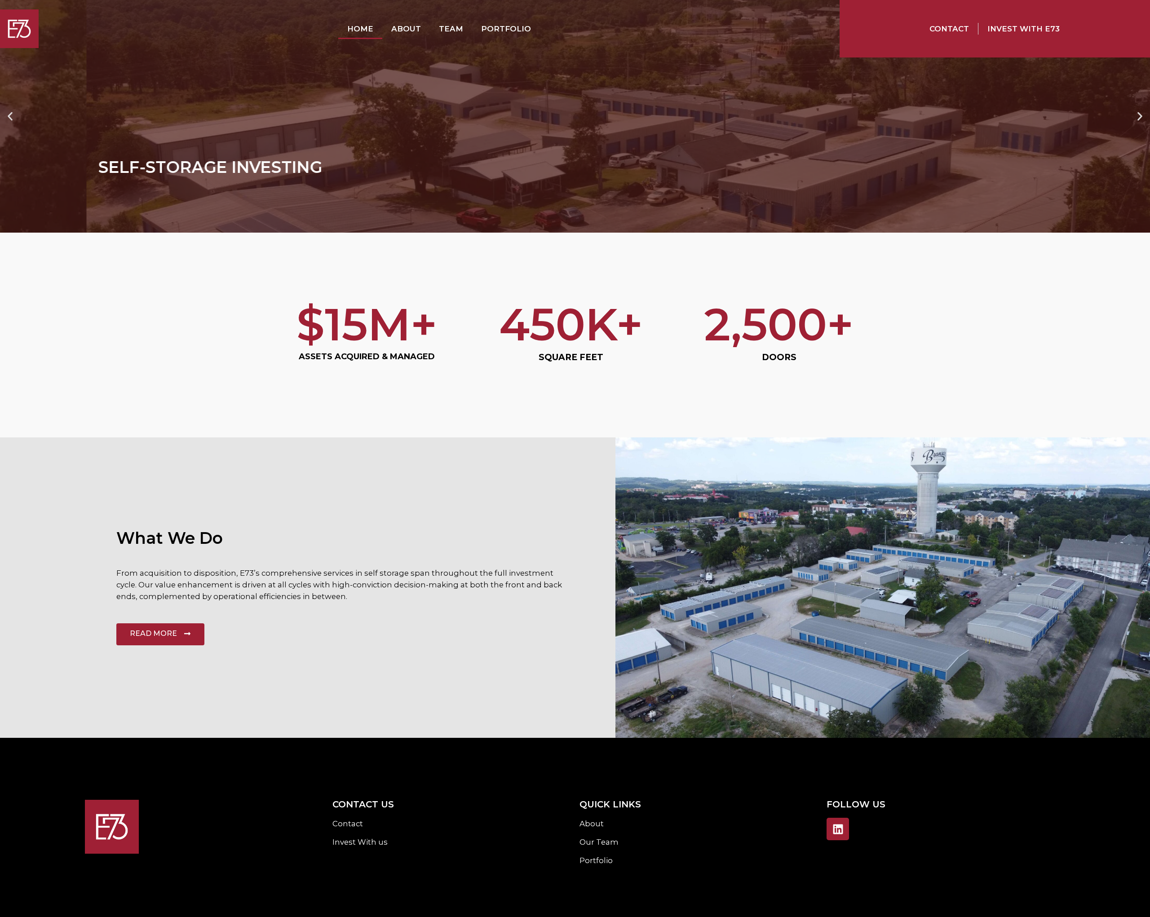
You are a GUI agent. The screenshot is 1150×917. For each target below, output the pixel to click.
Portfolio (506, 28)
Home (360, 28)
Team (451, 28)
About (406, 28)
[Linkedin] (838, 829)
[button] (10, 116)
